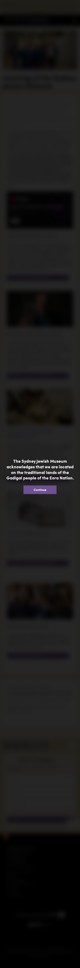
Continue (40, 489)
